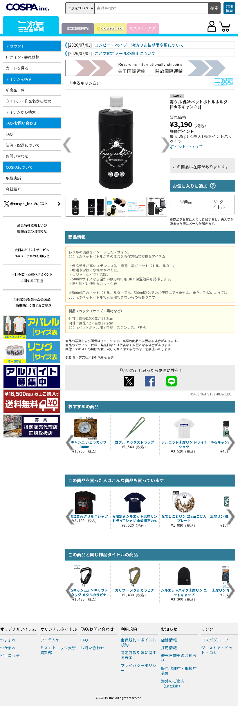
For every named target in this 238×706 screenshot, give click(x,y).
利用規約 (129, 629)
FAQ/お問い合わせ (97, 629)
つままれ (8, 640)
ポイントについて (186, 146)
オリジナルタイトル (58, 629)
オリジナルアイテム (18, 629)
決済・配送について (23, 145)
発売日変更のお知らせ (179, 658)
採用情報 (169, 647)
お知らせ (169, 629)
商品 (188, 201)
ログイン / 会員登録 (22, 57)
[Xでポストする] (129, 385)
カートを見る (17, 68)
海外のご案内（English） (173, 683)
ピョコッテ (10, 655)
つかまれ (8, 647)
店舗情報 (169, 640)
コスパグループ (215, 640)
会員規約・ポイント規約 (138, 642)
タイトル (219, 204)
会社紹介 (13, 189)
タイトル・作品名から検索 (28, 101)
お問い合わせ (17, 156)
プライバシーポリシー (138, 668)
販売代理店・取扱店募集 (179, 670)
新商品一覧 (15, 90)
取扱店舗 (13, 178)
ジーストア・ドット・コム (216, 650)
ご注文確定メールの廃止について (125, 53)
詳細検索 (229, 8)
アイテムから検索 (21, 112)
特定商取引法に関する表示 (138, 655)
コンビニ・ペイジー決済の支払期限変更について (139, 45)
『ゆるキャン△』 (84, 83)
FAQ (9, 134)
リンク (207, 629)
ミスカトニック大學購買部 (58, 650)
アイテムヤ (50, 640)
